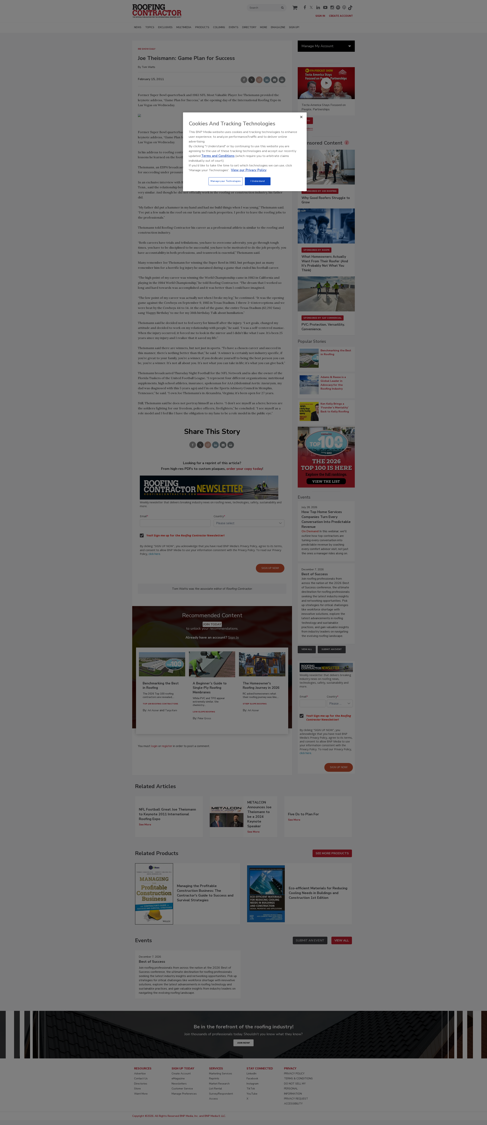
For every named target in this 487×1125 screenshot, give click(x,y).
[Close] (301, 117)
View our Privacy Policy (249, 170)
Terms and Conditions (218, 156)
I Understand (258, 181)
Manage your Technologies (226, 181)
